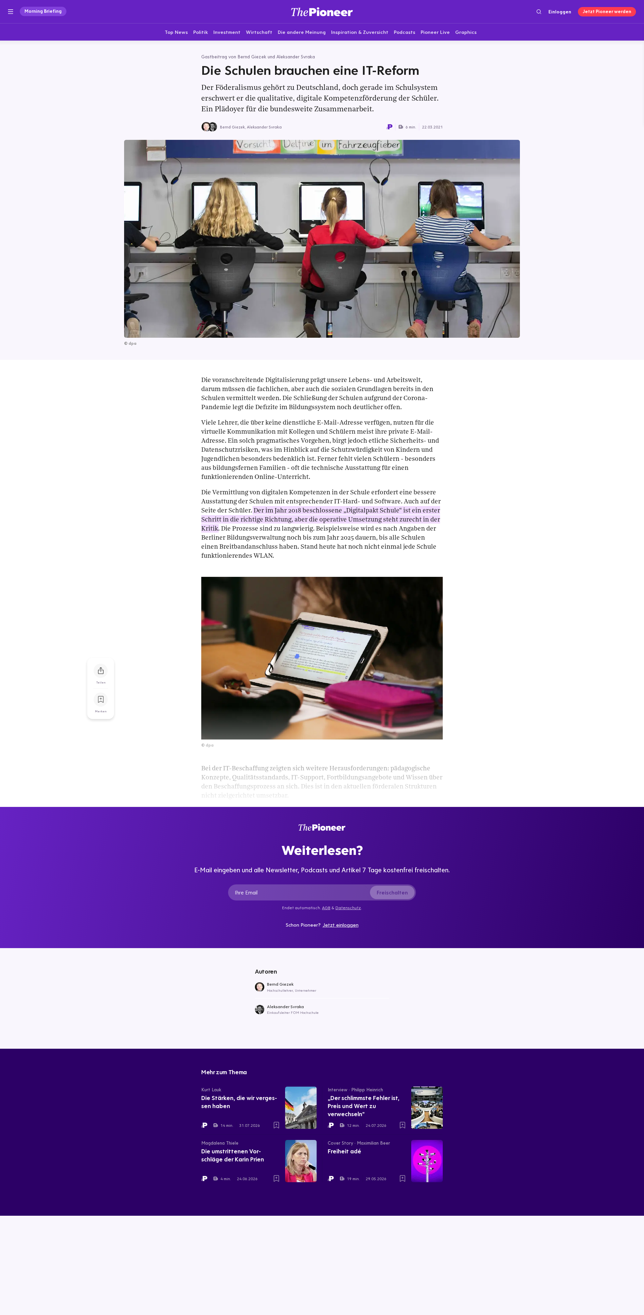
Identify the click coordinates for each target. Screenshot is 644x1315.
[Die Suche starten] (539, 11)
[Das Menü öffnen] (10, 11)
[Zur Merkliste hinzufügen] (101, 700)
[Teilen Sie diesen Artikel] (101, 671)
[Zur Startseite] (322, 11)
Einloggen (559, 12)
